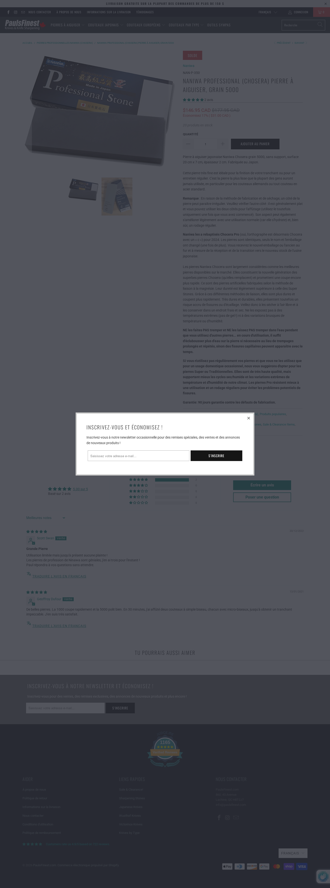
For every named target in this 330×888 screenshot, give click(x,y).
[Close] (248, 418)
